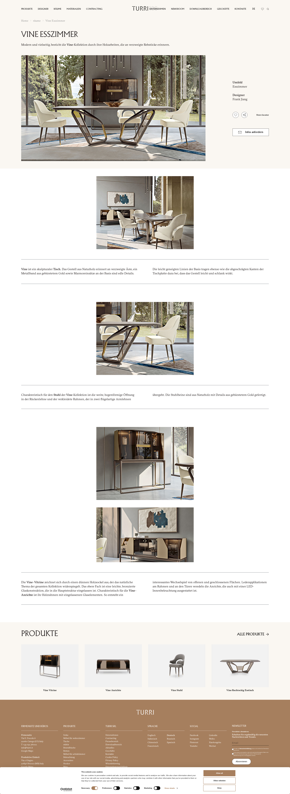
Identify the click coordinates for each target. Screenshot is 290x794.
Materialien (74, 9)
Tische (66, 741)
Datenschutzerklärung (245, 748)
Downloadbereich (201, 9)
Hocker (66, 763)
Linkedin (213, 735)
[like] (236, 115)
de (253, 9)
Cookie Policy (111, 757)
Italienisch (152, 738)
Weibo (212, 738)
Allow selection (219, 781)
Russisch (171, 738)
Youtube (193, 746)
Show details (169, 788)
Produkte (27, 9)
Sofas (65, 735)
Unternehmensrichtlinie (116, 766)
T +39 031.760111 (29, 744)
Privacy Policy (111, 760)
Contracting (94, 9)
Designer (43, 9)
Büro (65, 766)
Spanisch (171, 742)
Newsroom (177, 9)
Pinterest (194, 742)
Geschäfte (223, 9)
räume (37, 20)
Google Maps (27, 750)
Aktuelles (109, 747)
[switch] (117, 788)
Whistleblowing (112, 763)
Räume (57, 9)
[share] (244, 115)
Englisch (152, 735)
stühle (66, 744)
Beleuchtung (69, 757)
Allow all (219, 773)
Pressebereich (111, 741)
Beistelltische (69, 747)
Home (24, 20)
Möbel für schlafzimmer (74, 754)
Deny (219, 788)
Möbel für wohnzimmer (74, 738)
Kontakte (240, 9)
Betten (66, 750)
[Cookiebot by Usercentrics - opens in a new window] (66, 789)
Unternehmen (157, 9)
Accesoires (68, 760)
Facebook (194, 735)
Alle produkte (250, 634)
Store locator (262, 115)
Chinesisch (153, 742)
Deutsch (171, 735)
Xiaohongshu (215, 742)
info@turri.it (27, 747)
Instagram (194, 738)
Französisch (153, 746)
